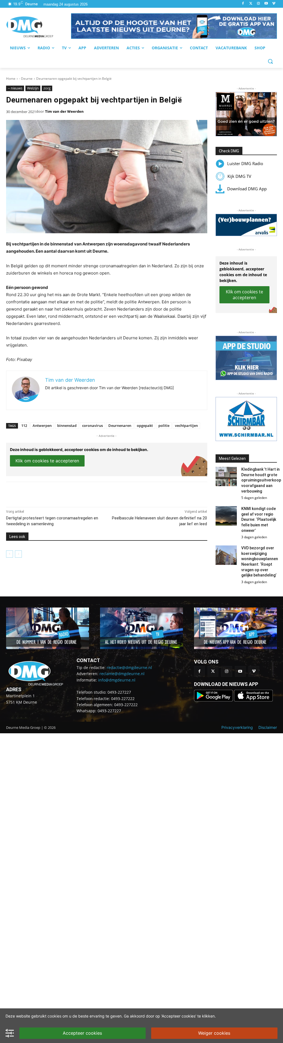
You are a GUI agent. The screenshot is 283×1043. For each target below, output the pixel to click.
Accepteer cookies (82, 1033)
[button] (174, 26)
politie (163, 425)
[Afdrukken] (82, 493)
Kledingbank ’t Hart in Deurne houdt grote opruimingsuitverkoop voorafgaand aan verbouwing (261, 480)
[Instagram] (258, 4)
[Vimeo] (274, 4)
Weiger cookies (214, 1033)
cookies (54, 1016)
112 (24, 425)
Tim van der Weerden (64, 111)
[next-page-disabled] (18, 554)
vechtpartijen (186, 425)
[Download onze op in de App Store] (253, 700)
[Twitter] (251, 4)
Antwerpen (42, 425)
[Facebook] (243, 4)
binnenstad (67, 425)
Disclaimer (267, 727)
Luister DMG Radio (245, 163)
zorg (47, 88)
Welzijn (33, 88)
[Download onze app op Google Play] (214, 700)
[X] (56, 493)
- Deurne (26, 78)
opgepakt (145, 425)
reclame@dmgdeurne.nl (122, 673)
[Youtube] (266, 4)
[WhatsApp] (69, 493)
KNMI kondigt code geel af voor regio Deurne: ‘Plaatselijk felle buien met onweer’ (258, 519)
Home (10, 78)
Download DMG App (247, 188)
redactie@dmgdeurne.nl (129, 667)
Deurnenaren (119, 425)
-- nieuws (15, 88)
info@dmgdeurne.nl (116, 680)
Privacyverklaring (237, 727)
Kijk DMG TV (239, 176)
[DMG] (38, 27)
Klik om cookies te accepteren (47, 460)
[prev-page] (9, 554)
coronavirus (92, 425)
